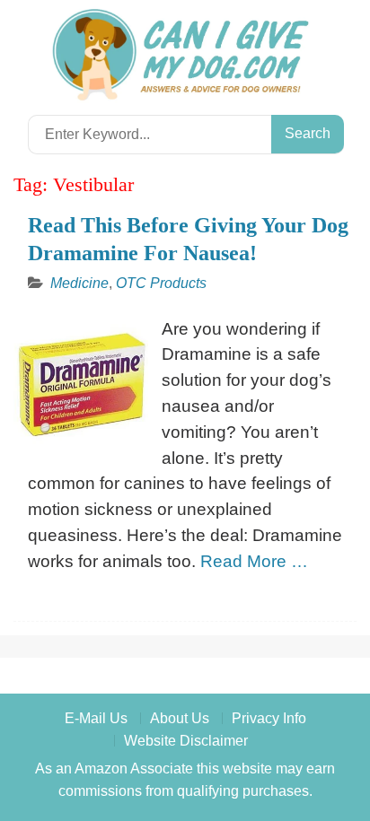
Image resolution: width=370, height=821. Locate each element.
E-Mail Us (96, 718)
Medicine (79, 283)
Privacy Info (269, 718)
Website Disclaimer (186, 741)
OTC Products (161, 283)
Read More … (254, 561)
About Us (179, 718)
